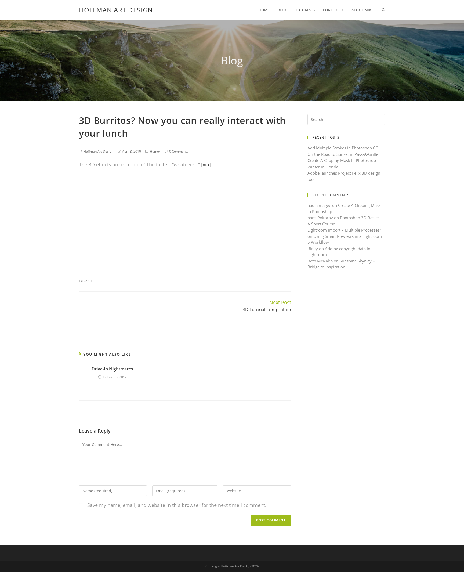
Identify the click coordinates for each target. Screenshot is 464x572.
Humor (155, 151)
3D (90, 281)
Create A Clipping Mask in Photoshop (341, 160)
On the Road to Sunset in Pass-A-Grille (342, 154)
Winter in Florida (322, 167)
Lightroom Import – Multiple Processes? (344, 230)
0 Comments (178, 151)
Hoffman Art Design (116, 9)
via (206, 164)
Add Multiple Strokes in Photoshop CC (342, 147)
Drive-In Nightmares (112, 369)
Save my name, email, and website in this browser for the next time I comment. (176, 505)
